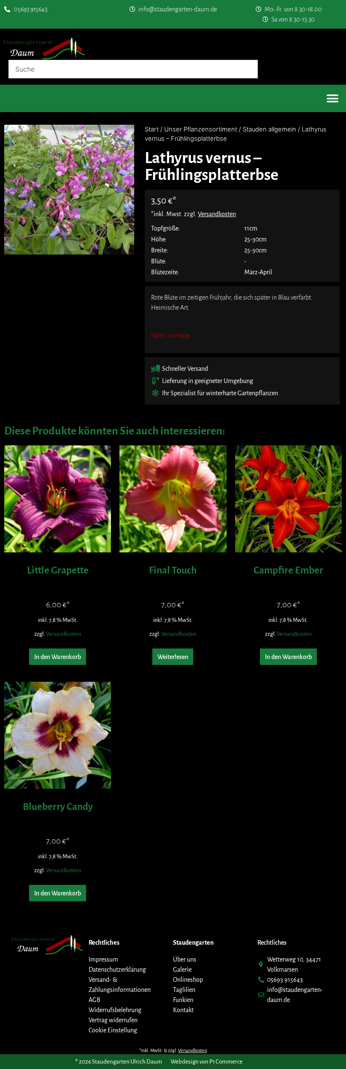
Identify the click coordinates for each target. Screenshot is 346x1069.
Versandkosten (63, 634)
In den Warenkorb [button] (57, 657)
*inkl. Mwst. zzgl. (193, 214)
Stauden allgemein (269, 129)
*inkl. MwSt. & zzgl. (173, 1050)
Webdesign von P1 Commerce (206, 1061)
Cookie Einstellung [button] (113, 1030)
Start (152, 129)
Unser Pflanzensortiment (200, 129)
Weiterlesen (172, 657)
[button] (332, 98)
